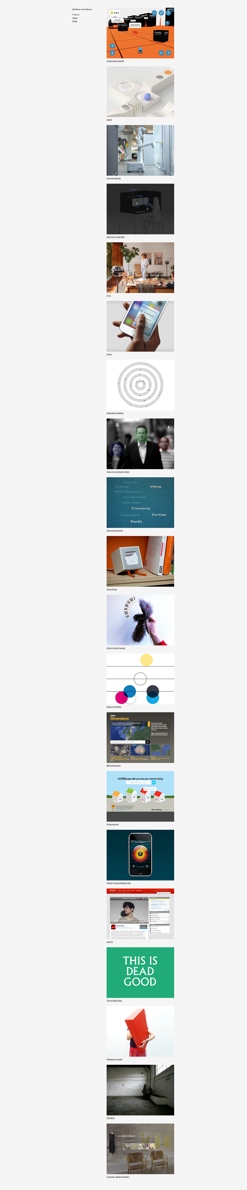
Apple (109, 354)
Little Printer (112, 589)
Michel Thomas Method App (119, 883)
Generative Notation (115, 413)
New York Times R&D (116, 237)
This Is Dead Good (114, 1000)
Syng (109, 295)
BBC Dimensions (114, 765)
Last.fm (110, 942)
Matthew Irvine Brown (82, 9)
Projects (75, 14)
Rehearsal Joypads (114, 1059)
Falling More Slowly (115, 530)
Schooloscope (113, 824)
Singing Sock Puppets (116, 648)
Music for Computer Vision (118, 472)
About (75, 18)
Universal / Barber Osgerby (118, 1177)
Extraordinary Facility (115, 61)
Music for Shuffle (114, 707)
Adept (109, 119)
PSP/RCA (111, 1118)
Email (74, 21)
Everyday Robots (114, 178)
